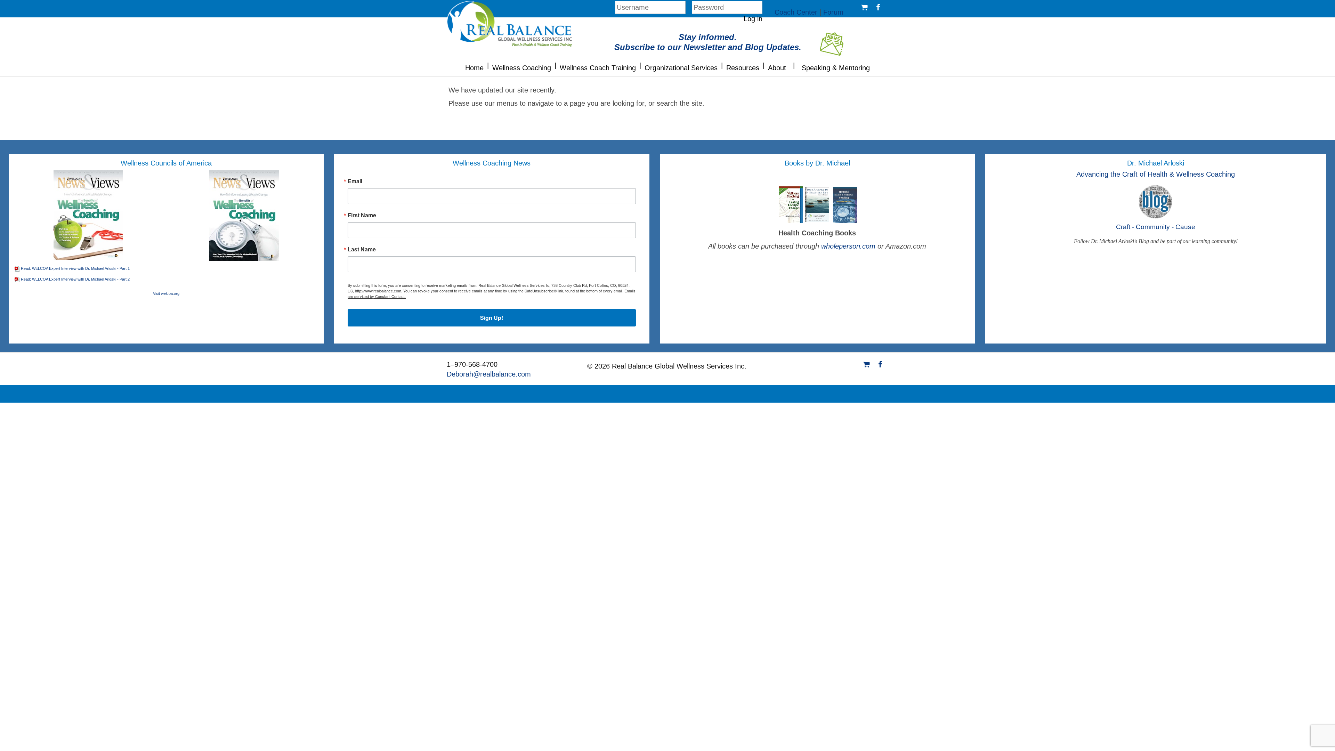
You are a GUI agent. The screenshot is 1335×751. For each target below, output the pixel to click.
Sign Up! (491, 318)
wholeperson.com (849, 246)
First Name (362, 215)
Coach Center (796, 12)
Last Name (362, 249)
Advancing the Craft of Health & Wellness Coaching (1155, 174)
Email (355, 181)
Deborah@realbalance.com (489, 374)
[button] (488, 64)
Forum (833, 12)
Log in (753, 19)
